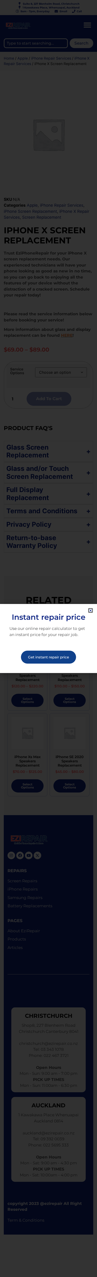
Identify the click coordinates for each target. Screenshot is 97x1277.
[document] (48, 638)
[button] (90, 610)
